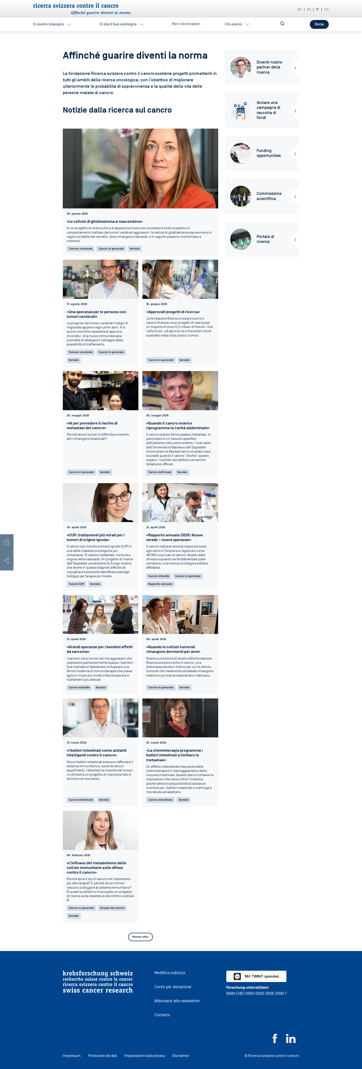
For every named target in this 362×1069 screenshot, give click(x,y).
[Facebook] (275, 1041)
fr (309, 9)
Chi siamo (233, 24)
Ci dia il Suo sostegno (118, 24)
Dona (319, 24)
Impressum (72, 1055)
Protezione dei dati (102, 1055)
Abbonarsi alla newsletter (177, 1001)
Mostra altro (140, 937)
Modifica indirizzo (169, 972)
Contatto (162, 1015)
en (326, 9)
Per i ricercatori (186, 23)
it (317, 9)
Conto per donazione (172, 986)
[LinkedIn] (291, 1041)
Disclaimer (180, 1055)
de (299, 9)
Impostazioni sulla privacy (144, 1055)
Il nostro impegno (48, 24)
